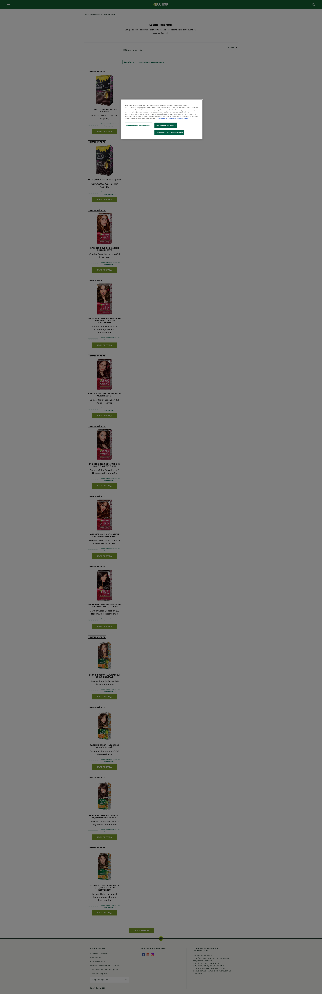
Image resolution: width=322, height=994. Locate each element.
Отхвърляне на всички (165, 125)
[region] (162, 119)
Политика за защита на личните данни (172, 118)
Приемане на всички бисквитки (169, 132)
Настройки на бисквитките (138, 125)
